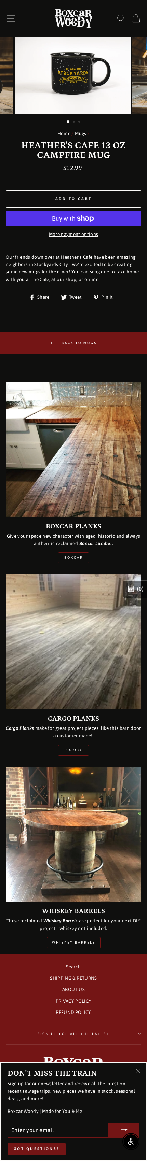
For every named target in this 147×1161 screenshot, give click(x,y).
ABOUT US (73, 989)
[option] (73, 75)
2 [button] (74, 122)
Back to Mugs (78, 342)
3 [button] (80, 122)
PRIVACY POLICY (74, 1001)
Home (63, 133)
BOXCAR (73, 558)
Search (73, 966)
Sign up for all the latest (74, 1034)
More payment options (73, 234)
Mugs (80, 133)
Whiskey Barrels (73, 942)
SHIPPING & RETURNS (73, 978)
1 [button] (68, 122)
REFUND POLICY (73, 1012)
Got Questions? (36, 1149)
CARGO (74, 750)
